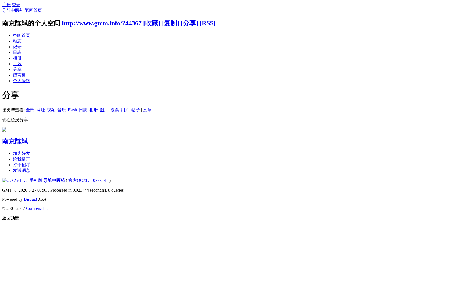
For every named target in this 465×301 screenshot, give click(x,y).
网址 (40, 110)
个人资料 (21, 80)
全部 (30, 110)
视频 (51, 110)
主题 (17, 63)
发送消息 (21, 170)
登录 (16, 4)
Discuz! (30, 199)
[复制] (170, 23)
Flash (72, 110)
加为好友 (21, 153)
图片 (104, 110)
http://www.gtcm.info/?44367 (102, 23)
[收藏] (151, 23)
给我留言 (21, 159)
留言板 (19, 75)
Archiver (21, 180)
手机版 (36, 180)
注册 (6, 4)
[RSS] (208, 23)
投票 (114, 110)
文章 (147, 110)
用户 (125, 110)
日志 (17, 52)
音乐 (61, 110)
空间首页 (21, 35)
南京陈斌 (15, 141)
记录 (17, 46)
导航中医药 (13, 10)
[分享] (189, 23)
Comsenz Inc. (38, 208)
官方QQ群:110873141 (88, 180)
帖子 (135, 110)
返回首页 (33, 10)
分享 (17, 69)
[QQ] (7, 180)
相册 (17, 58)
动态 (17, 41)
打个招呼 (21, 164)
